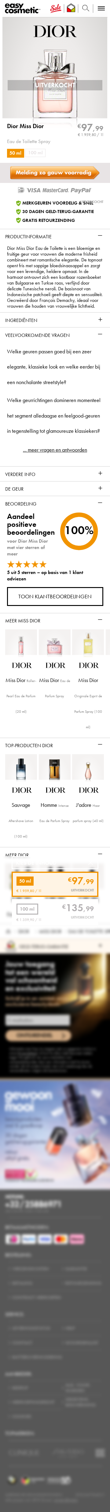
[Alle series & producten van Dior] (55, 30)
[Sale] (55, 8)
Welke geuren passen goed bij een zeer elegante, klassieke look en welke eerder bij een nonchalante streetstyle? (53, 367)
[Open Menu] (23, 8)
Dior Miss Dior (25, 126)
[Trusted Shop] (71, 8)
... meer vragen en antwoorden (55, 449)
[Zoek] (85, 8)
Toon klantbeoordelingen (55, 596)
